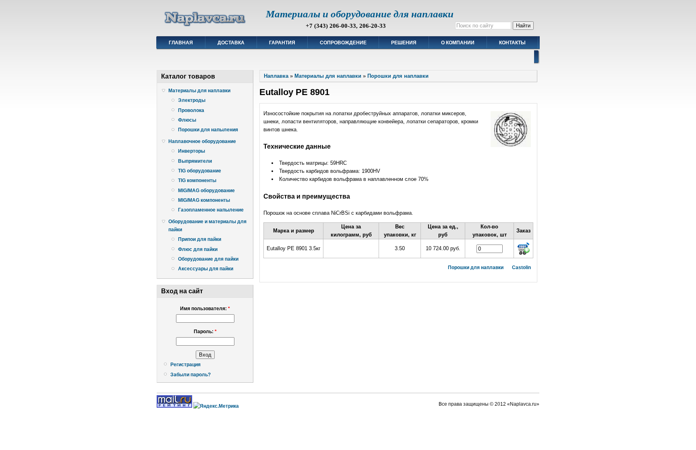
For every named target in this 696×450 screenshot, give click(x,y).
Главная (181, 43)
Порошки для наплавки (398, 76)
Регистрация (185, 364)
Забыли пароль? (190, 374)
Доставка (231, 43)
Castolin (521, 267)
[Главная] (205, 26)
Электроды (191, 100)
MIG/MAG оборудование (206, 190)
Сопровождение (343, 43)
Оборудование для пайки (208, 259)
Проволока (191, 110)
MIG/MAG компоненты (204, 200)
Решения (403, 43)
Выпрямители (195, 161)
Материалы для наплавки (199, 90)
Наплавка (276, 76)
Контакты (512, 43)
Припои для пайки (199, 239)
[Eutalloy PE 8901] (511, 145)
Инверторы (191, 151)
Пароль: (205, 331)
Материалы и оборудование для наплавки (360, 13)
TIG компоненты (197, 180)
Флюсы (187, 120)
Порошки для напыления (208, 130)
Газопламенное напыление (211, 210)
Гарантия (282, 43)
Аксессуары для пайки (205, 269)
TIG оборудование (199, 171)
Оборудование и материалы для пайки (207, 225)
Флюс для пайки (198, 249)
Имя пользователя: (205, 308)
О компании (457, 43)
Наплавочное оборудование (202, 141)
